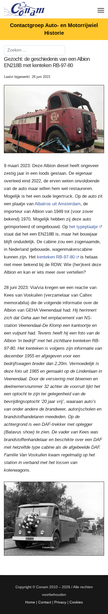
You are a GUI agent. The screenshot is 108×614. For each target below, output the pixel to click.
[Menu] (101, 9)
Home (30, 602)
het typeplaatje (83, 226)
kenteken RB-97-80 (56, 256)
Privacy (60, 602)
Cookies (76, 602)
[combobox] (34, 50)
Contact (44, 602)
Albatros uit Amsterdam (57, 203)
